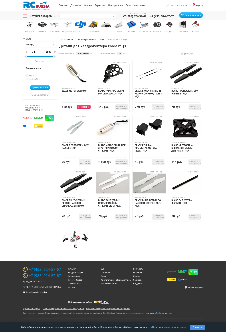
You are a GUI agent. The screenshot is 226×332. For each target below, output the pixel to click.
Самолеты (105, 272)
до (47, 51)
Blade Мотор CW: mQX (74, 91)
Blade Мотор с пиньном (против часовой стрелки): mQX (112, 148)
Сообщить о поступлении (121, 107)
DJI (102, 269)
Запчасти (68, 39)
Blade (31, 75)
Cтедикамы (138, 283)
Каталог (71, 269)
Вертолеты (138, 269)
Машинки (138, 272)
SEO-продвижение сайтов (80, 302)
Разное (71, 287)
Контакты (139, 5)
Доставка (75, 5)
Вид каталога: (187, 54)
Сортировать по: (66, 53)
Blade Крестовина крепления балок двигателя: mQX (181, 148)
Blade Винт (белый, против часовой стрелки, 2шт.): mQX (109, 203)
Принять (197, 327)
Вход (173, 5)
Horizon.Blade (35, 79)
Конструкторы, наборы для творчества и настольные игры (128, 280)
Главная (63, 5)
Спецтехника (74, 276)
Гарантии (100, 5)
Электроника (74, 283)
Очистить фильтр (40, 94)
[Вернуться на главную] (61, 39)
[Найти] (113, 16)
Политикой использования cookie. (169, 327)
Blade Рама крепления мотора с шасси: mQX (111, 92)
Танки (103, 276)
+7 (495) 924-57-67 (162, 16)
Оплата (88, 5)
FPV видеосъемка (109, 283)
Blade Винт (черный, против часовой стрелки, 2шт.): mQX (73, 203)
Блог (128, 5)
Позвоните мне (192, 15)
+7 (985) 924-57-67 (134, 16)
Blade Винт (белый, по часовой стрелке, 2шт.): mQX (148, 203)
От (27, 52)
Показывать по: (107, 53)
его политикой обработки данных (156, 313)
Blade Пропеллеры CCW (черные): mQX (184, 92)
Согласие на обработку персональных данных (108, 308)
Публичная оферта (31, 308)
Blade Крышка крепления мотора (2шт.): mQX (146, 148)
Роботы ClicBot (75, 280)
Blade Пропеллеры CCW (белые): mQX (75, 146)
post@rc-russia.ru (40, 292)
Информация (115, 5)
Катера (136, 276)
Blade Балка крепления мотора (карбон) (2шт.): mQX (148, 94)
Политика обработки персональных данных (63, 308)
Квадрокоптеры (75, 272)
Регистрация (181, 5)
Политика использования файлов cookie (63, 313)
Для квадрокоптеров (86, 39)
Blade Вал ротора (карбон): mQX (181, 201)
